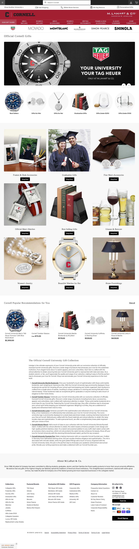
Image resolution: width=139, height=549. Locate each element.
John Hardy (30, 494)
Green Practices (96, 502)
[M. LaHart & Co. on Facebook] (117, 488)
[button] (24, 22)
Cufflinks (8, 510)
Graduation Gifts (10, 496)
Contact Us (94, 491)
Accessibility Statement (58, 532)
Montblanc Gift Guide (55, 491)
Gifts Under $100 (11, 513)
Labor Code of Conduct (99, 505)
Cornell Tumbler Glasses (41, 397)
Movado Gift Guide (54, 499)
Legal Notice (106, 532)
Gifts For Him (9, 502)
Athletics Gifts (74, 496)
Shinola (29, 491)
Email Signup (123, 518)
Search (47, 532)
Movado (29, 499)
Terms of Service (83, 532)
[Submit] (45, 2)
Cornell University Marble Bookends (45, 383)
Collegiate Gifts (10, 488)
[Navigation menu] (2, 2)
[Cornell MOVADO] (36, 29)
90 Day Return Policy (98, 499)
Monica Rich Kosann (33, 508)
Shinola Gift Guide (54, 494)
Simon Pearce (31, 502)
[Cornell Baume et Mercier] (79, 29)
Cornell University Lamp (41, 411)
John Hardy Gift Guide (55, 496)
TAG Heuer (30, 488)
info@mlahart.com (118, 495)
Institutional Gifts (75, 491)
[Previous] (124, 85)
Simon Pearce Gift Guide (56, 502)
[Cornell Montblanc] (59, 29)
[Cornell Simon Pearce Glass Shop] (100, 29)
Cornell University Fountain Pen (43, 436)
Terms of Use (95, 532)
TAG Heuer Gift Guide (55, 488)
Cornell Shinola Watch (40, 425)
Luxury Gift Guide (11, 519)
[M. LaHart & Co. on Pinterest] (121, 488)
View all (132, 303)
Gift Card (73, 502)
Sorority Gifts (9, 494)
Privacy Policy (72, 532)
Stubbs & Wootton (33, 505)
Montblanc (30, 496)
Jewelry (8, 508)
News (93, 510)
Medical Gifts (74, 494)
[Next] (129, 85)
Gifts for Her (9, 499)
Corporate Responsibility (99, 508)
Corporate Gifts (75, 488)
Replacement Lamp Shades (14, 522)
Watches (8, 505)
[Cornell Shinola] (123, 29)
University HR (74, 499)
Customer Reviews (97, 496)
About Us (94, 494)
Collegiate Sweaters (12, 516)
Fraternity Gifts (10, 491)
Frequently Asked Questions (100, 488)
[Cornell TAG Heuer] (13, 29)
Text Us (123, 501)
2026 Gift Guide (8, 22)
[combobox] (67, 2)
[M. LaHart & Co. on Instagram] (113, 488)
